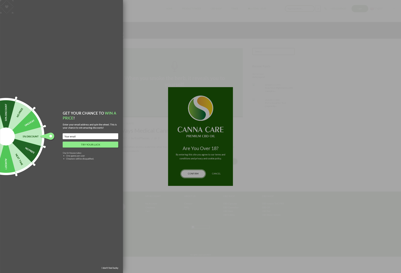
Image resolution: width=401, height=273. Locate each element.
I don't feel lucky (110, 267)
